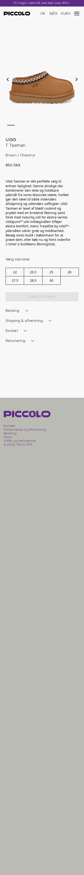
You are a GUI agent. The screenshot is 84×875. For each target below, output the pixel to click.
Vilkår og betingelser (20, 441)
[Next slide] (76, 79)
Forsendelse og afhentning (25, 430)
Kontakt (9, 426)
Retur (8, 437)
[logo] (17, 13)
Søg (53, 13)
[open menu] (76, 13)
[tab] (11, 125)
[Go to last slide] (8, 79)
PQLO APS (25, 444)
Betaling (10, 433)
